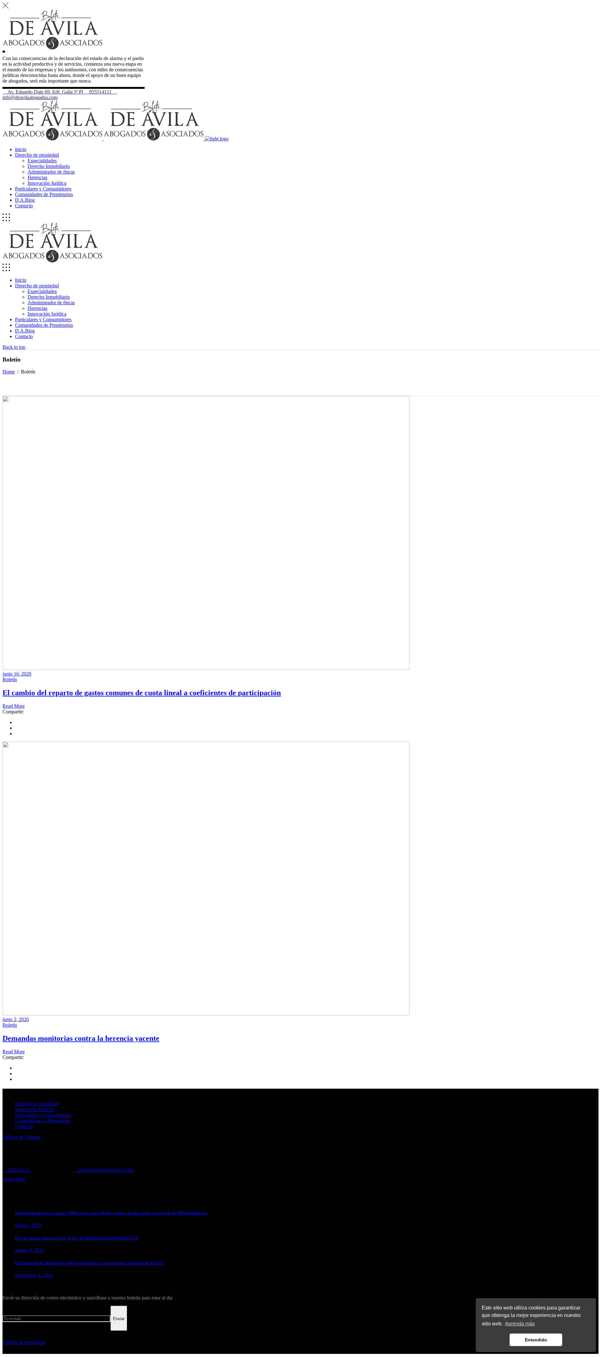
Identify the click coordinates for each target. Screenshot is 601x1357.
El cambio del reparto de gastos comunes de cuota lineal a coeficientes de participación (142, 693)
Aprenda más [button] (520, 1323)
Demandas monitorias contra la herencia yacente (81, 1038)
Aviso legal (14, 1179)
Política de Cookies (22, 1137)
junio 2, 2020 (16, 1019)
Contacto (24, 1126)
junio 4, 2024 (28, 1225)
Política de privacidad (24, 1342)
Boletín (10, 679)
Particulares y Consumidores (43, 1115)
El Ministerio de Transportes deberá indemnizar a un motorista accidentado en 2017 (89, 1263)
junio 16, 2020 (17, 673)
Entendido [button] (536, 1339)
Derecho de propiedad (37, 1103)
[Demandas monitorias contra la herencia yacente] (206, 1013)
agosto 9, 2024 (29, 1250)
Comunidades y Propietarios (43, 1120)
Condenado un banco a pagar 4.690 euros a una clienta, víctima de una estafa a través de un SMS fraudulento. (111, 1213)
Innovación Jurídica (34, 1109)
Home (9, 371)
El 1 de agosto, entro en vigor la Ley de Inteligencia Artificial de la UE (77, 1238)
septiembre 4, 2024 (34, 1275)
